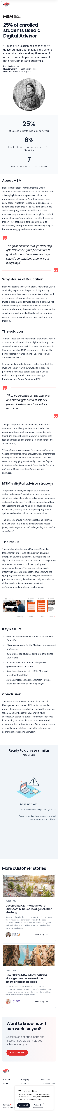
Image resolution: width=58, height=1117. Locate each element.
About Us (25, 1083)
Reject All (38, 1105)
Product (6, 1079)
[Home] (6, 4)
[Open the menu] (53, 4)
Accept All (23, 1105)
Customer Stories (48, 1083)
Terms (5, 1083)
